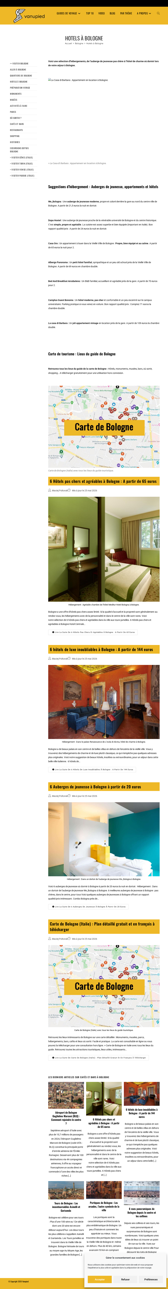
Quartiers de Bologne (21, 75)
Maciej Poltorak (60, 490)
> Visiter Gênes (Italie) (21, 157)
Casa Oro (53, 243)
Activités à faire (18, 105)
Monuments (15, 93)
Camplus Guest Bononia (60, 300)
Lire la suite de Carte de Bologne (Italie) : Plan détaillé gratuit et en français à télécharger (100, 1058)
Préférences (151, 1279)
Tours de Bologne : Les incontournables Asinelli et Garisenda (66, 1206)
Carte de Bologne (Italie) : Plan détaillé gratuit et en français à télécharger (102, 926)
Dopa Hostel (54, 220)
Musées (13, 99)
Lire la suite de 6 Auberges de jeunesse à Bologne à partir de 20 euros (90, 907)
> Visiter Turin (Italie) (21, 163)
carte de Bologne (97, 368)
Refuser (125, 1279)
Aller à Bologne (18, 69)
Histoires (15, 142)
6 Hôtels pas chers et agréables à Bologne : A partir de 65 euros (103, 481)
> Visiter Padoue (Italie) (22, 175)
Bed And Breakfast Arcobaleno (64, 281)
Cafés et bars (17, 124)
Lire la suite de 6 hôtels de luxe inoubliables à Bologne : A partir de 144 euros (93, 770)
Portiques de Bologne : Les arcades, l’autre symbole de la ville (103, 1206)
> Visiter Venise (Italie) (22, 169)
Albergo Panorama (58, 262)
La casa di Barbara (58, 323)
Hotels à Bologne (94, 43)
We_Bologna (54, 201)
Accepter (100, 1279)
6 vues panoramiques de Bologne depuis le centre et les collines (141, 1212)
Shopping (15, 136)
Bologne (52, 205)
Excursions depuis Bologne (19, 149)
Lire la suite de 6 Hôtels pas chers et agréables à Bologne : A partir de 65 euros (94, 632)
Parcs (13, 111)
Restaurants (16, 130)
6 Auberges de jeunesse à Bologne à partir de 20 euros (95, 786)
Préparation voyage (20, 87)
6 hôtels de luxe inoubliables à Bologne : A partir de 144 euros (101, 649)
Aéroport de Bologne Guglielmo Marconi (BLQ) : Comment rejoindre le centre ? (66, 1118)
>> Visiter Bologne (19, 63)
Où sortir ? (15, 117)
